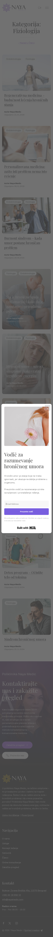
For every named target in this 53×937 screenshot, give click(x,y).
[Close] (47, 408)
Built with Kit (26, 527)
